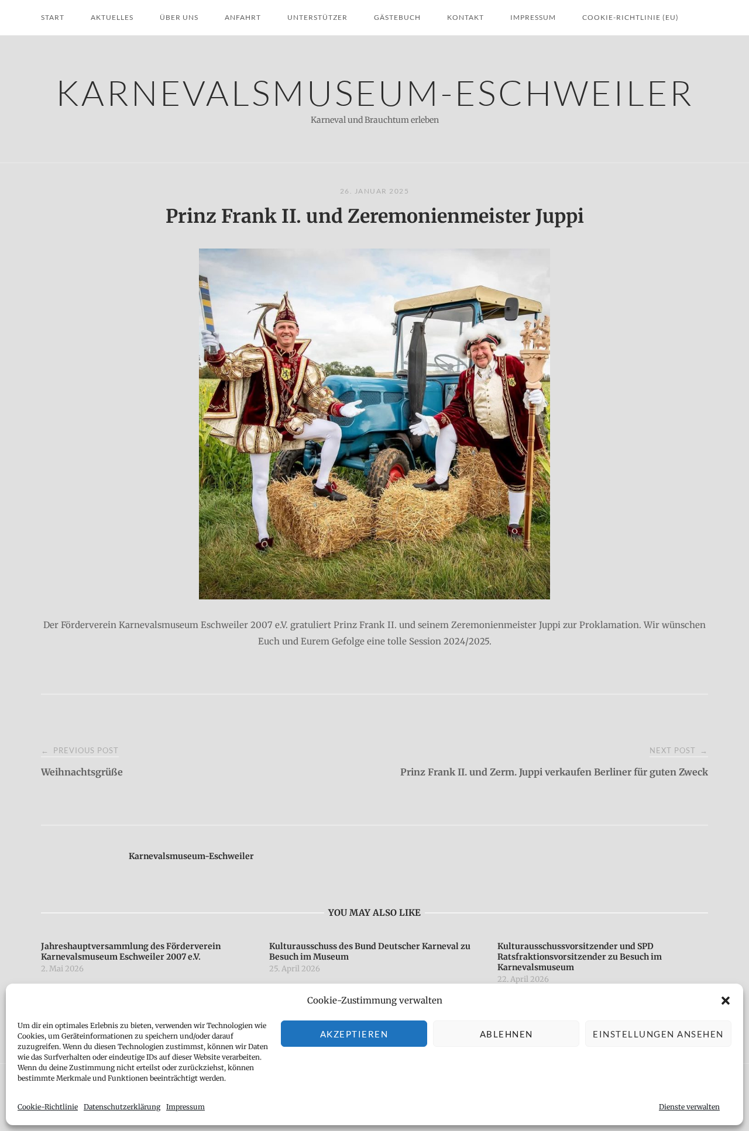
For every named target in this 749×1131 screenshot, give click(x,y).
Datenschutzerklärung (122, 1106)
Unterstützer (317, 17)
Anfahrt (243, 17)
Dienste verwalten (689, 1106)
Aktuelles (112, 17)
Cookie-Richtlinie (48, 1106)
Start (52, 17)
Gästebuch (397, 17)
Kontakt (465, 17)
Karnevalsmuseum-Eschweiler (375, 92)
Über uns (179, 17)
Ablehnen (506, 1034)
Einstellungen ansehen (658, 1034)
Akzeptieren (354, 1034)
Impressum (185, 1106)
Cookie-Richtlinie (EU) (630, 17)
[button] (725, 1000)
